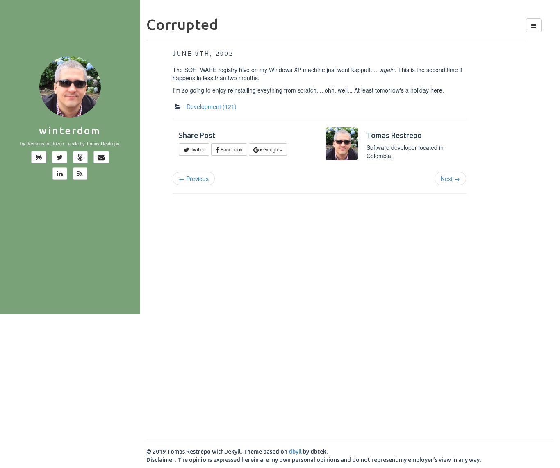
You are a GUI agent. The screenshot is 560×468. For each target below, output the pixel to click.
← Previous (194, 178)
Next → (450, 178)
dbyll (295, 451)
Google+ (272, 149)
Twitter (197, 149)
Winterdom (70, 130)
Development (212, 106)
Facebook (231, 149)
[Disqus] (350, 312)
